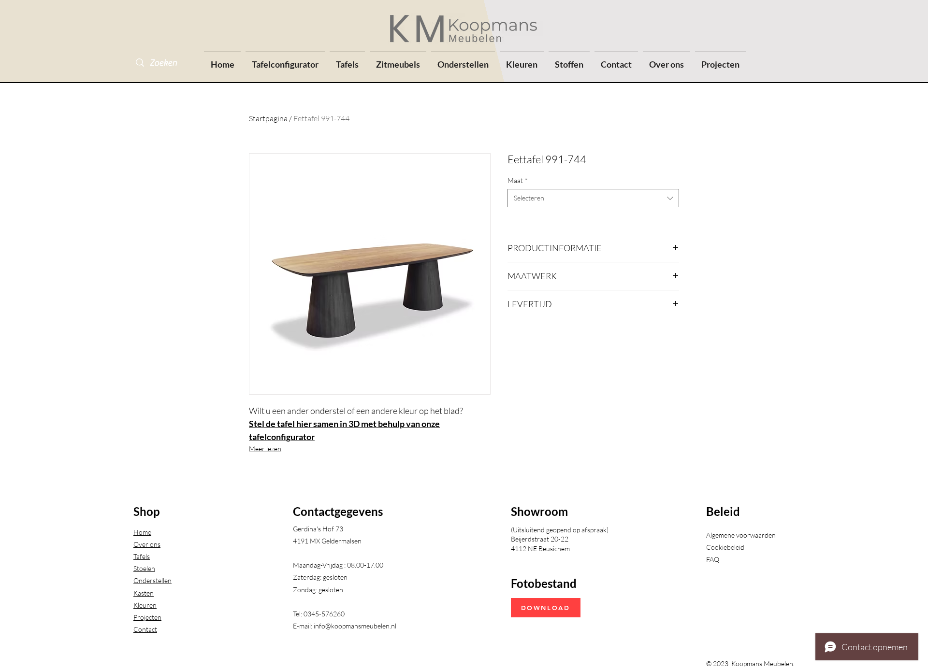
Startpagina (268, 118)
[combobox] (593, 198)
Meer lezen (265, 448)
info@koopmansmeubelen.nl (355, 626)
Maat (518, 180)
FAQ (712, 559)
